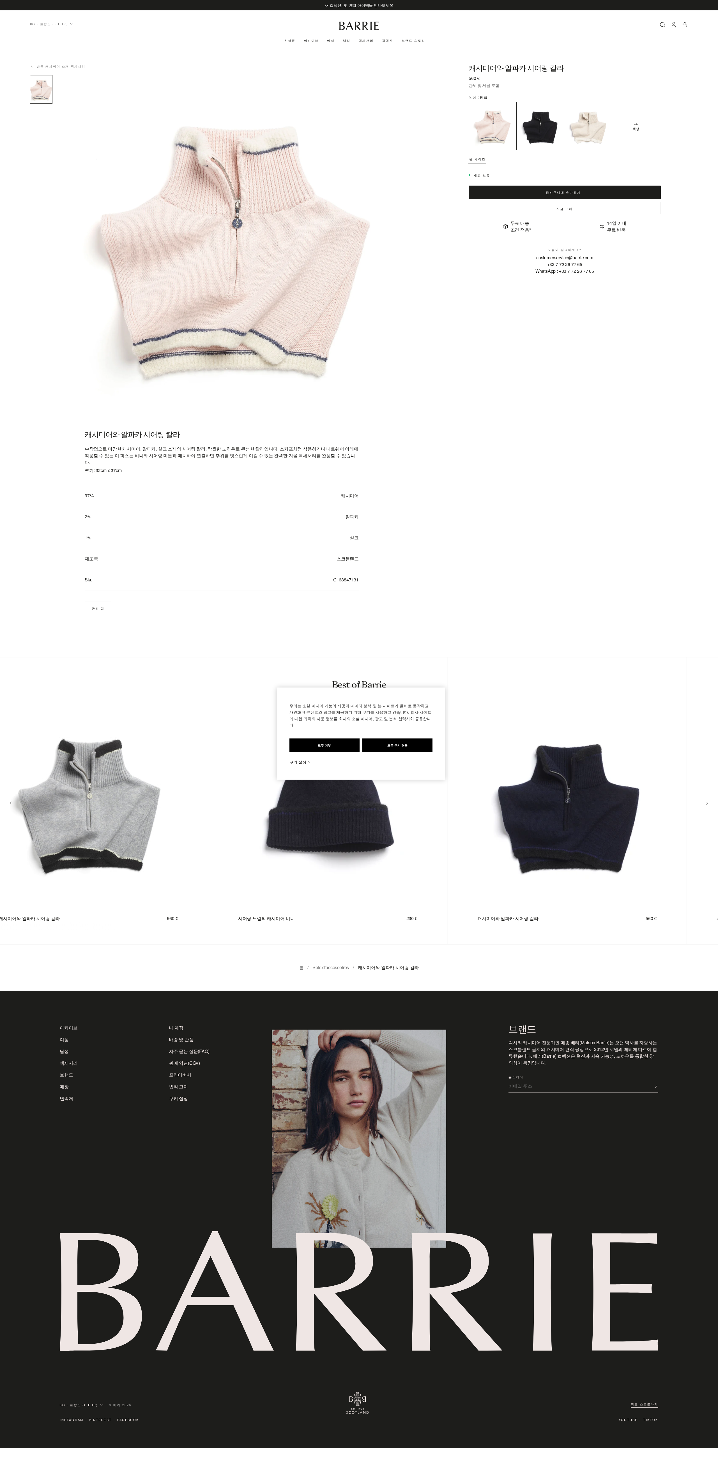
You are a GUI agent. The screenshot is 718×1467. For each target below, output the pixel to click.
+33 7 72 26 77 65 (564, 264)
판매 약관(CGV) (184, 1063)
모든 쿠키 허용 (397, 745)
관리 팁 (98, 608)
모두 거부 (324, 745)
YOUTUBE (628, 1420)
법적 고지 (178, 1086)
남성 (346, 40)
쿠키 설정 (178, 1098)
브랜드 (66, 1074)
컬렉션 (387, 40)
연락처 (66, 1098)
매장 (64, 1086)
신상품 (290, 40)
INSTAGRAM (71, 1420)
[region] (361, 733)
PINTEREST (100, 1420)
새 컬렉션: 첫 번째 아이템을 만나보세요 (359, 5)
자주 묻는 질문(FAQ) (189, 1051)
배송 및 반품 (181, 1039)
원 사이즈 (477, 159)
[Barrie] (359, 29)
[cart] (685, 25)
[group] (317, 800)
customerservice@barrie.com (564, 257)
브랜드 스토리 (413, 40)
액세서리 (366, 40)
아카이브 (311, 40)
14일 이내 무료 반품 (616, 226)
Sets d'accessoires (330, 967)
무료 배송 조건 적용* (520, 226)
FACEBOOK (128, 1420)
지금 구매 (564, 208)
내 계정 (176, 1027)
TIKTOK (650, 1420)
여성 (330, 40)
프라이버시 (180, 1074)
